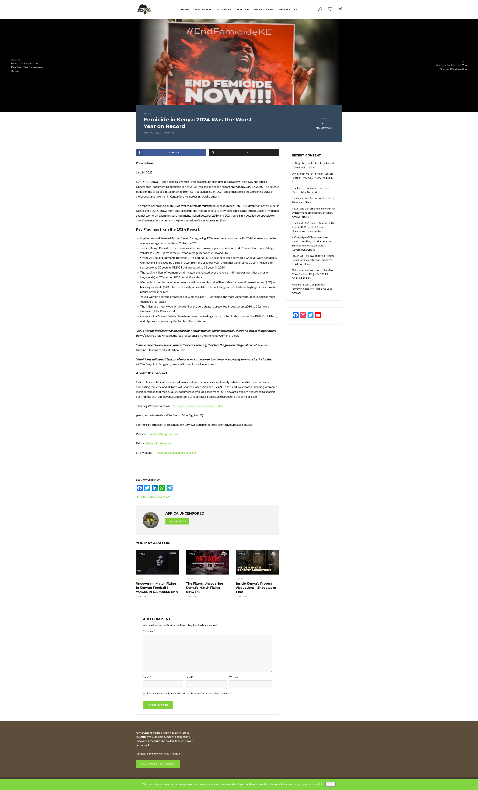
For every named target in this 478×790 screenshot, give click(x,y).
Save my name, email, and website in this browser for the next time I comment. (189, 693)
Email (189, 677)
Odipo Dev (164, 496)
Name (147, 677)
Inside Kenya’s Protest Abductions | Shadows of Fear (256, 587)
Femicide (243, 9)
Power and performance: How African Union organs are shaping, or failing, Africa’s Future (314, 212)
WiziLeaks (224, 9)
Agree (330, 784)
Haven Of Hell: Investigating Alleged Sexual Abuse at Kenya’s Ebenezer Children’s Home (313, 260)
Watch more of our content (158, 763)
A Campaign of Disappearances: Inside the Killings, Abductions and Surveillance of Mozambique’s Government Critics (312, 243)
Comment (149, 631)
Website (233, 677)
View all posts (177, 521)
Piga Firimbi (202, 9)
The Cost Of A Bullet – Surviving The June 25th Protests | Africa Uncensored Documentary (313, 227)
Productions (264, 9)
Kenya (147, 113)
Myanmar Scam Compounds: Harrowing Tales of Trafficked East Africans (312, 288)
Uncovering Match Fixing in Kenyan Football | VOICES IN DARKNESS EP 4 (157, 587)
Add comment (324, 127)
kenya (152, 496)
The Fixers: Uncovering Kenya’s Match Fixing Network (204, 587)
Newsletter (288, 9)
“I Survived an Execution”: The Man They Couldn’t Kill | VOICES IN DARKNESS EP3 (312, 274)
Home (185, 9)
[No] (473, 784)
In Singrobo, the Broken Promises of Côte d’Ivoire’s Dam (313, 165)
